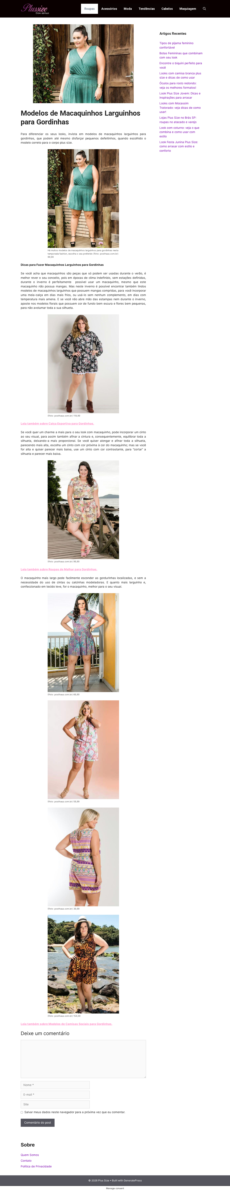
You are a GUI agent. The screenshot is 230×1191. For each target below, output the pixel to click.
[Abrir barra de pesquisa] (204, 9)
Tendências (147, 8)
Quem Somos (30, 1155)
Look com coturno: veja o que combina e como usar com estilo (179, 132)
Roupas (89, 8)
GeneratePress (133, 1180)
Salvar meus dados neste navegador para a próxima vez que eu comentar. (74, 1112)
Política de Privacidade (36, 1166)
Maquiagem (187, 8)
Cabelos (167, 8)
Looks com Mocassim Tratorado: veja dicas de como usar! (180, 108)
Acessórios (109, 8)
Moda (128, 8)
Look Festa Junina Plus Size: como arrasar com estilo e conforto (178, 146)
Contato (26, 1160)
